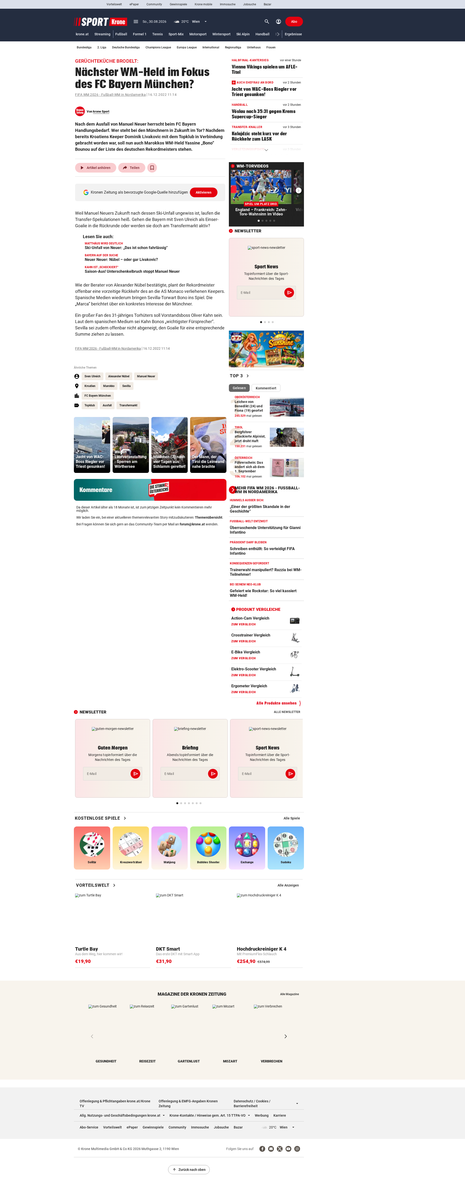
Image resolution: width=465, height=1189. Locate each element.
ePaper (134, 4)
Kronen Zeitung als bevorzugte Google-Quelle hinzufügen (151, 192)
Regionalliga (233, 47)
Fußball (121, 34)
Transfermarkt (128, 405)
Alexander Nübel (118, 376)
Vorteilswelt (114, 4)
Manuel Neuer (146, 376)
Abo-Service (89, 1127)
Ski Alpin (243, 34)
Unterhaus (254, 47)
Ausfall (107, 405)
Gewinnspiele (178, 4)
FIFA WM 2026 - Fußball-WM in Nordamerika (110, 95)
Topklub (90, 405)
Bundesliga (84, 47)
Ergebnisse (293, 34)
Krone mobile (203, 4)
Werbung (262, 1115)
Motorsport (198, 34)
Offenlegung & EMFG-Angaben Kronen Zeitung (188, 1103)
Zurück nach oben (189, 1169)
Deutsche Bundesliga (126, 47)
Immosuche (227, 4)
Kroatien (90, 386)
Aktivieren (204, 192)
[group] (92, 445)
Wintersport (221, 34)
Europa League (187, 47)
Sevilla (126, 386)
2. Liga (101, 47)
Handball (263, 34)
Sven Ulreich (93, 376)
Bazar (267, 4)
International (210, 47)
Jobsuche (249, 4)
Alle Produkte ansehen (276, 703)
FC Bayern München (98, 395)
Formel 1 (140, 34)
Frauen (271, 47)
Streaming (102, 34)
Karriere (279, 1115)
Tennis (157, 34)
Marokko (109, 386)
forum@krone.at (192, 524)
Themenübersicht (208, 517)
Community (154, 4)
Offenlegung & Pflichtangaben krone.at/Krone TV (115, 1103)
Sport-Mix (176, 34)
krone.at (82, 34)
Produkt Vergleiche (258, 609)
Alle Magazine (289, 994)
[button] (278, 34)
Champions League (158, 47)
